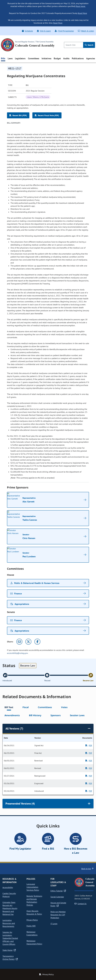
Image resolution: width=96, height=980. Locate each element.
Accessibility (7, 887)
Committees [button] (33, 58)
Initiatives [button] (46, 58)
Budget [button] (57, 58)
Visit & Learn (45, 31)
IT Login (53, 923)
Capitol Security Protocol (9, 895)
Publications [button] (78, 58)
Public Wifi (31, 926)
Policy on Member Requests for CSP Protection (58, 914)
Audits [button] (66, 58)
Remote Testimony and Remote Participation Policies (34, 900)
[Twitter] (28, 642)
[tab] (8, 708)
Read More (82, 13)
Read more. (80, 6)
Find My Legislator (66, 31)
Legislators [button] (20, 58)
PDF (90, 745)
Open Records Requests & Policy (34, 912)
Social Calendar (57, 897)
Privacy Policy (32, 920)
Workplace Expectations (32, 933)
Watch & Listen (87, 31)
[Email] (19, 642)
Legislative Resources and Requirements (8, 923)
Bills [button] (3, 58)
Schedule (29, 31)
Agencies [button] (90, 58)
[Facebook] (37, 642)
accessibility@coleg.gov (17, 653)
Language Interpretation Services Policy (32, 887)
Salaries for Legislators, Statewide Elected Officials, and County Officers (10, 938)
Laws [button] (10, 58)
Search (90, 45)
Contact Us (82, 903)
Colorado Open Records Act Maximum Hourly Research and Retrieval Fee (9, 908)
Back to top (86, 868)
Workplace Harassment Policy (34, 942)
